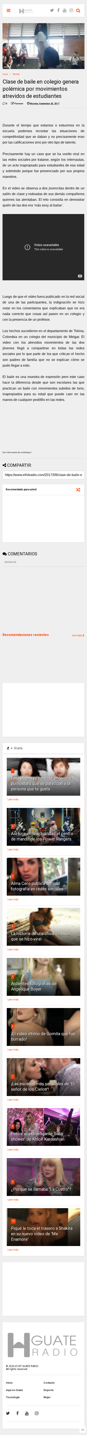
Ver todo (77, 635)
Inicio (5, 74)
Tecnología (12, 1397)
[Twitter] (52, 10)
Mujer (47, 1397)
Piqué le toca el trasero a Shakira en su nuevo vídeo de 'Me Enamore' (41, 1234)
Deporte (49, 1390)
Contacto (49, 1382)
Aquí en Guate (14, 1390)
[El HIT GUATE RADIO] (26, 12)
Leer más (13, 799)
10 (13, 1221)
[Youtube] (64, 10)
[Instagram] (71, 10)
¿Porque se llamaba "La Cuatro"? (41, 1189)
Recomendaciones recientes (26, 635)
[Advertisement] (34, 599)
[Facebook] (58, 10)
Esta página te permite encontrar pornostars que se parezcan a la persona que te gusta (41, 783)
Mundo (16, 74)
